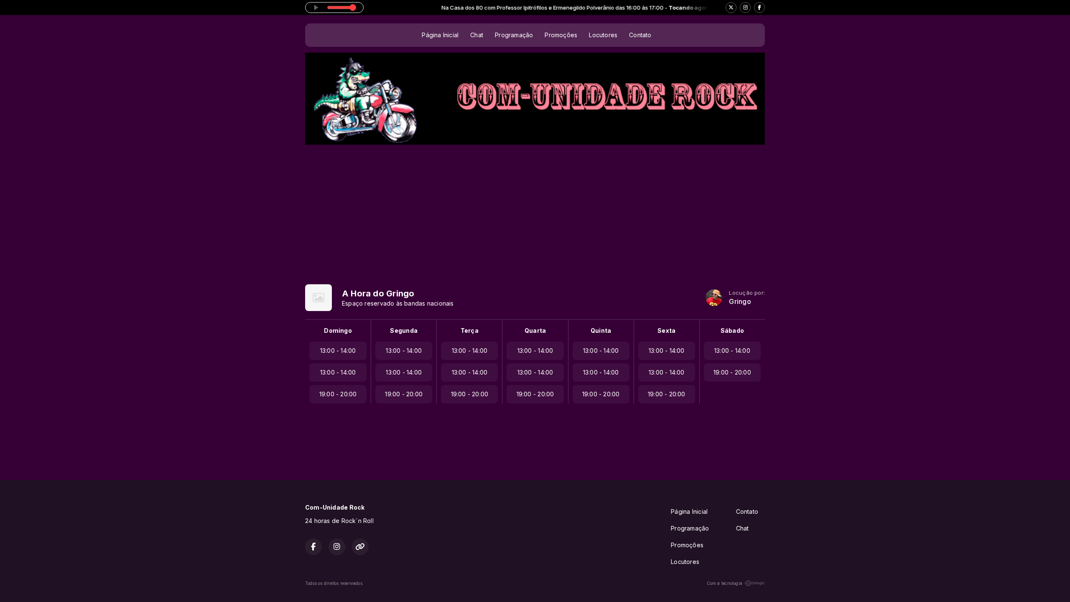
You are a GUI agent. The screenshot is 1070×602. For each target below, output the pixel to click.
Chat (476, 34)
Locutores (603, 34)
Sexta (666, 330)
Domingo (338, 330)
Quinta (601, 330)
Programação (514, 34)
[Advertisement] (535, 207)
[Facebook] (759, 7)
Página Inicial (440, 34)
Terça (470, 330)
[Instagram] (745, 7)
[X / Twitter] (731, 7)
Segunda (403, 330)
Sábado (732, 330)
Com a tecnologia (724, 583)
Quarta (535, 330)
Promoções (561, 34)
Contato (640, 34)
